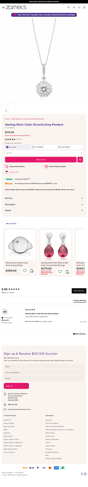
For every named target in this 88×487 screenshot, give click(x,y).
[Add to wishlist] (80, 159)
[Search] (68, 7)
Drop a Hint (14, 172)
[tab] (80, 301)
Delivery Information (52, 439)
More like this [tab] (11, 224)
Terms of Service (9, 452)
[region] (44, 1)
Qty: (8, 153)
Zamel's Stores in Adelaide (12, 446)
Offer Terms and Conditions (55, 426)
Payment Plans (50, 446)
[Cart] (84, 7)
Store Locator (8, 436)
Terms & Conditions (52, 423)
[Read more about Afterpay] (29, 179)
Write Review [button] (79, 291)
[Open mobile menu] (3, 7)
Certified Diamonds (52, 452)
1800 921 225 (12, 405)
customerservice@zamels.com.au (19, 409)
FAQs (5, 430)
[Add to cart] (32, 270)
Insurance (49, 449)
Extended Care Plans (11, 449)
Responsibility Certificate (54, 459)
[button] (44, 139)
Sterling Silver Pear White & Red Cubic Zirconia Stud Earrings (54, 264)
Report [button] (45, 321)
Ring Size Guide (9, 426)
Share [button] (50, 321)
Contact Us (7, 420)
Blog (47, 455)
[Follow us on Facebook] (82, 474)
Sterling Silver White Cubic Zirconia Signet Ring (17, 264)
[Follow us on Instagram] (85, 474)
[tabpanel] (44, 253)
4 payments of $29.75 (21, 179)
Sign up (9, 386)
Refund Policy (50, 433)
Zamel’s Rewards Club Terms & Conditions (60, 430)
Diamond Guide (9, 423)
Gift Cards (7, 433)
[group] (13, 289)
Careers (48, 443)
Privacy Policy (50, 436)
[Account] (74, 7)
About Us (49, 420)
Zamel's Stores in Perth (11, 439)
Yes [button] (41, 321)
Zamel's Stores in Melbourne (13, 443)
